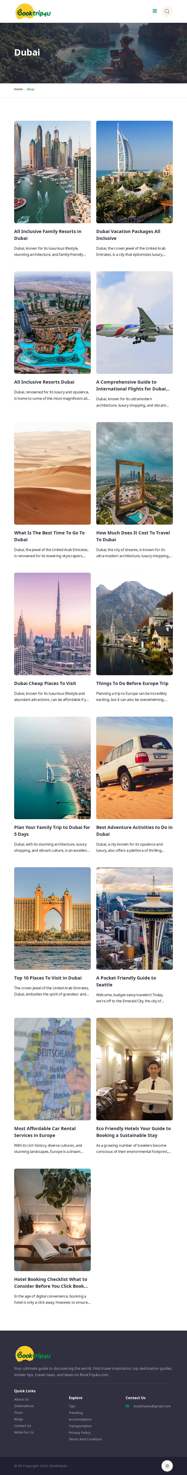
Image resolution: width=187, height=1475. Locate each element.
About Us (21, 1399)
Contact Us (22, 1425)
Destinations (24, 1405)
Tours (18, 1412)
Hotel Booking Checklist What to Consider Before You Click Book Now (50, 1286)
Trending (76, 1412)
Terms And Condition (85, 1439)
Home (18, 89)
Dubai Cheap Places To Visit (45, 683)
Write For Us (24, 1432)
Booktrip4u (58, 1465)
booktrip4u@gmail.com (152, 1406)
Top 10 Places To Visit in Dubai (48, 978)
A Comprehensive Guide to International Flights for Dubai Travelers (131, 389)
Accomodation (80, 1419)
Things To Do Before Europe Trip (132, 683)
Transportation (80, 1426)
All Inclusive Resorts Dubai (44, 382)
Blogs (18, 1419)
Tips (72, 1406)
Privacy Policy (80, 1432)
